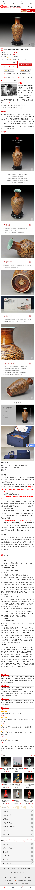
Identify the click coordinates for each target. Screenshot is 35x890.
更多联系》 (28, 868)
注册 (28, 7)
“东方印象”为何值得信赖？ (26, 77)
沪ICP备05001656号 (9, 880)
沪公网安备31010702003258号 (24, 880)
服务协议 (13, 873)
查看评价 (16, 57)
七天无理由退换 (10, 77)
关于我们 (6, 868)
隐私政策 (21, 873)
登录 (32, 7)
